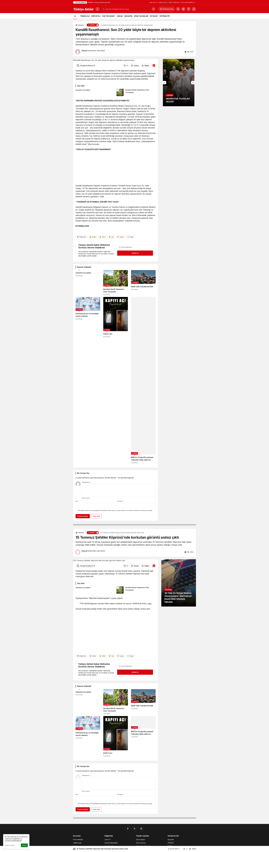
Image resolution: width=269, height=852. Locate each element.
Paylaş (194, 849)
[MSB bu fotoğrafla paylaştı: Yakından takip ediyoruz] (143, 380)
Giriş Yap (96, 516)
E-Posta (120, 501)
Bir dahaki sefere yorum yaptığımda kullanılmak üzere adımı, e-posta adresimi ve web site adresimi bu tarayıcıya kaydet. (115, 510)
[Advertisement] (116, 168)
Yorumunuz (86, 482)
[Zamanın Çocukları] (95, 92)
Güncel (84, 50)
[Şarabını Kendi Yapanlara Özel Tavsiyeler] (136, 92)
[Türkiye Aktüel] (83, 9)
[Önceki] (164, 82)
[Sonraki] (192, 82)
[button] (183, 9)
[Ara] (178, 9)
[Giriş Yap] (189, 9)
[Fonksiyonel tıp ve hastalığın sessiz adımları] (88, 380)
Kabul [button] (24, 845)
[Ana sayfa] (75, 16)
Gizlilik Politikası (10, 845)
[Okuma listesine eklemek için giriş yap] (154, 65)
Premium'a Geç (168, 9)
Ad (77, 501)
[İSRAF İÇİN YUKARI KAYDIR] (143, 282)
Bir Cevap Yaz (83, 473)
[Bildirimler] (194, 9)
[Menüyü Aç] (97, 9)
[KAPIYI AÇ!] (115, 380)
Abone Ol (135, 253)
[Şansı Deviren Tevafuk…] (178, 82)
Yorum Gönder (82, 516)
